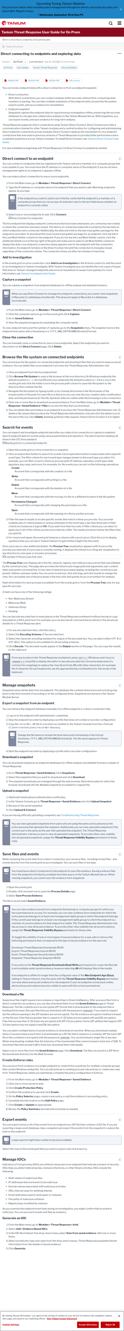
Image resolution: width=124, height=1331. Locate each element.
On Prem (8, 67)
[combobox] (19, 61)
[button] (120, 9)
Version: (6, 61)
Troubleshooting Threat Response (80, 815)
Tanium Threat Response (45, 67)
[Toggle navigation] (119, 23)
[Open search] (110, 23)
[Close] (119, 1316)
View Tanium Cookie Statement (62, 1318)
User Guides (23, 67)
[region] (62, 1321)
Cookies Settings (10, 1324)
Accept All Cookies (88, 1324)
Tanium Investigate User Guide (38, 273)
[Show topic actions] (119, 53)
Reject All (110, 1324)
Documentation (69, 67)
